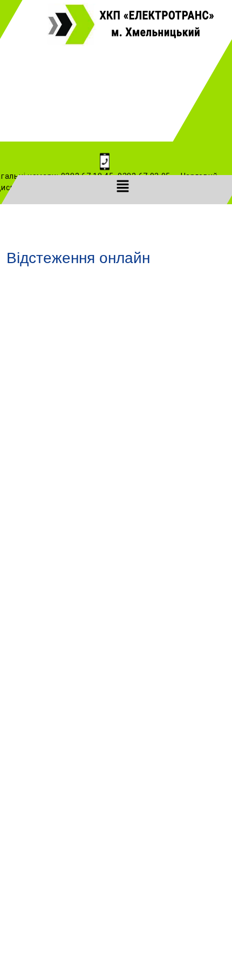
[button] (122, 186)
